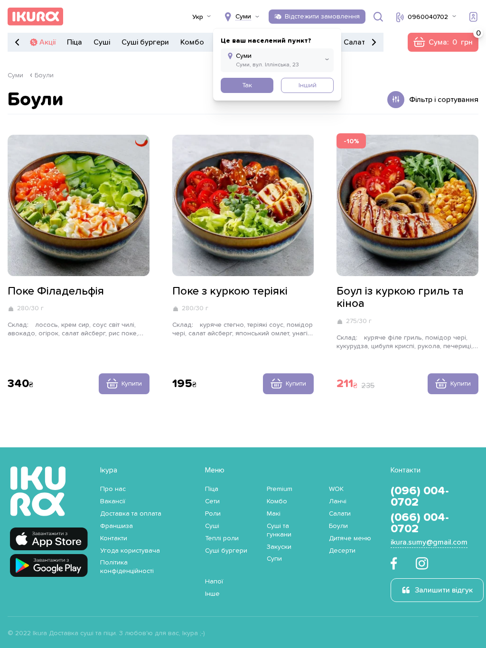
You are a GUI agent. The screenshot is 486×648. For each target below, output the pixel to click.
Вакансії (112, 501)
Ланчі (337, 501)
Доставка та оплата (130, 513)
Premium (279, 489)
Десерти (342, 550)
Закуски (279, 547)
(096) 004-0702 (420, 496)
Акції (47, 42)
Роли (213, 513)
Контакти (113, 538)
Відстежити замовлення (322, 16)
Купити (132, 383)
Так (247, 85)
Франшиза (116, 526)
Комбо (192, 42)
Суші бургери (145, 42)
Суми (15, 75)
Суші (101, 42)
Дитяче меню (350, 538)
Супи (274, 558)
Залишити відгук (444, 590)
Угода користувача (130, 550)
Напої (214, 581)
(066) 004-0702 (420, 523)
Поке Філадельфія (56, 291)
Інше (212, 594)
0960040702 (428, 17)
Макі (273, 513)
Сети (212, 501)
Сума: (443, 42)
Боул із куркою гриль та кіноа (400, 297)
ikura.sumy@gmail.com (429, 542)
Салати (356, 42)
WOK (336, 489)
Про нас (113, 489)
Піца (74, 42)
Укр (197, 17)
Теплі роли (222, 538)
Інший (308, 85)
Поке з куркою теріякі (230, 291)
